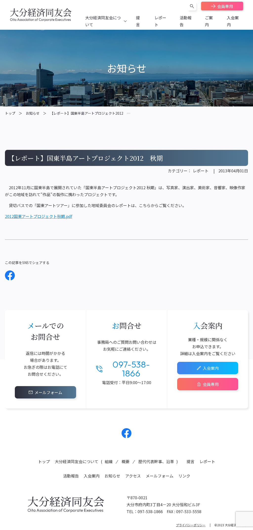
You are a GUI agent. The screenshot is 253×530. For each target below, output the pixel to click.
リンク (184, 476)
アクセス (133, 476)
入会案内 (211, 368)
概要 (125, 461)
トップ (10, 113)
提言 (190, 461)
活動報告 (71, 476)
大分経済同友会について (76, 461)
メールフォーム (48, 392)
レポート (201, 171)
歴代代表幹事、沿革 (156, 461)
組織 (109, 461)
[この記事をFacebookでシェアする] (10, 275)
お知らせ (33, 113)
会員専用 (225, 6)
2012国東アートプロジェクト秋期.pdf (38, 216)
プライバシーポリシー (191, 525)
